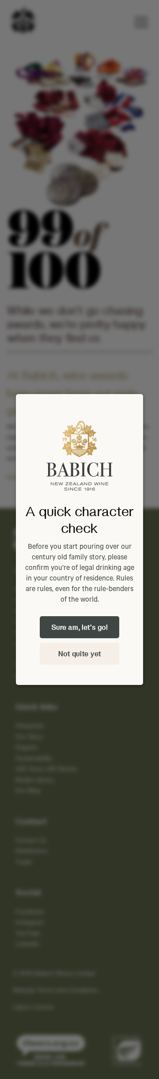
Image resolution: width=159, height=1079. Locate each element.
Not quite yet (79, 653)
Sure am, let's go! (79, 627)
